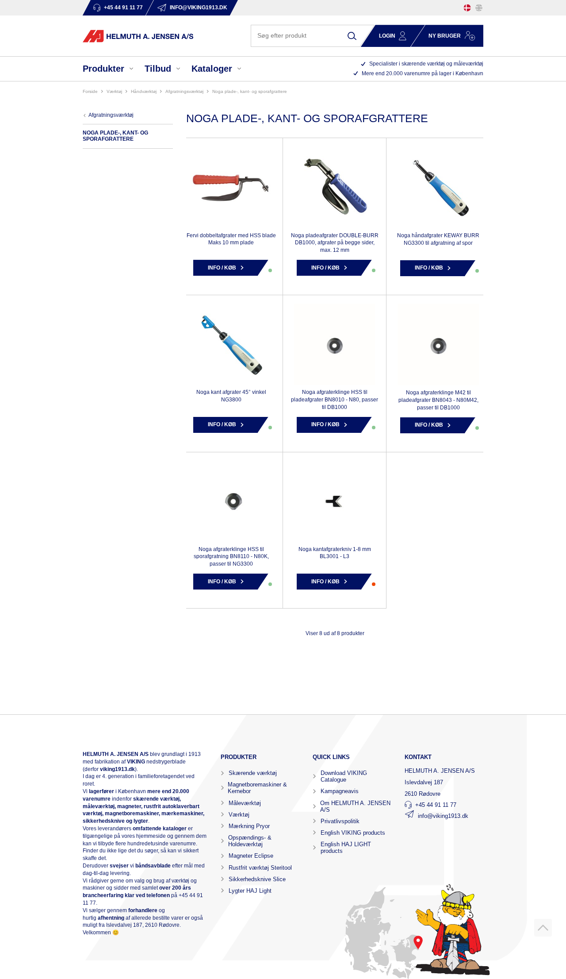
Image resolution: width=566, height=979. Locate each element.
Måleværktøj (245, 803)
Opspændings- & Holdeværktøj (250, 841)
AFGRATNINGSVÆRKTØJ (184, 91)
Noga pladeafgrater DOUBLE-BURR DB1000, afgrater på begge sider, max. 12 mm (335, 243)
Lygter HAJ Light (250, 890)
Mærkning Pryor (249, 826)
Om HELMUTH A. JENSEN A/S (355, 806)
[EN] (478, 8)
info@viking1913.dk (443, 816)
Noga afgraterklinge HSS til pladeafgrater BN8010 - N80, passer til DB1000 (334, 399)
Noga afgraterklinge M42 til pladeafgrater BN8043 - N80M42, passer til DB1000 (438, 400)
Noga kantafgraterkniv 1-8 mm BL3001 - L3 (334, 553)
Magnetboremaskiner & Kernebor (257, 787)
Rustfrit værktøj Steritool (260, 867)
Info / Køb (222, 268)
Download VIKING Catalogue (344, 776)
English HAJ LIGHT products (346, 847)
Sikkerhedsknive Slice (257, 879)
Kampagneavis (340, 791)
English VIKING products (353, 832)
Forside (90, 91)
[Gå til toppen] (543, 928)
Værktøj (239, 814)
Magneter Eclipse (251, 855)
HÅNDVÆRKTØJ (144, 91)
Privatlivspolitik (340, 821)
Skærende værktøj (253, 773)
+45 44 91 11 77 (435, 805)
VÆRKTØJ (114, 91)
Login (387, 36)
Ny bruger (444, 36)
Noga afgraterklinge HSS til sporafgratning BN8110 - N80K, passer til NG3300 (231, 556)
